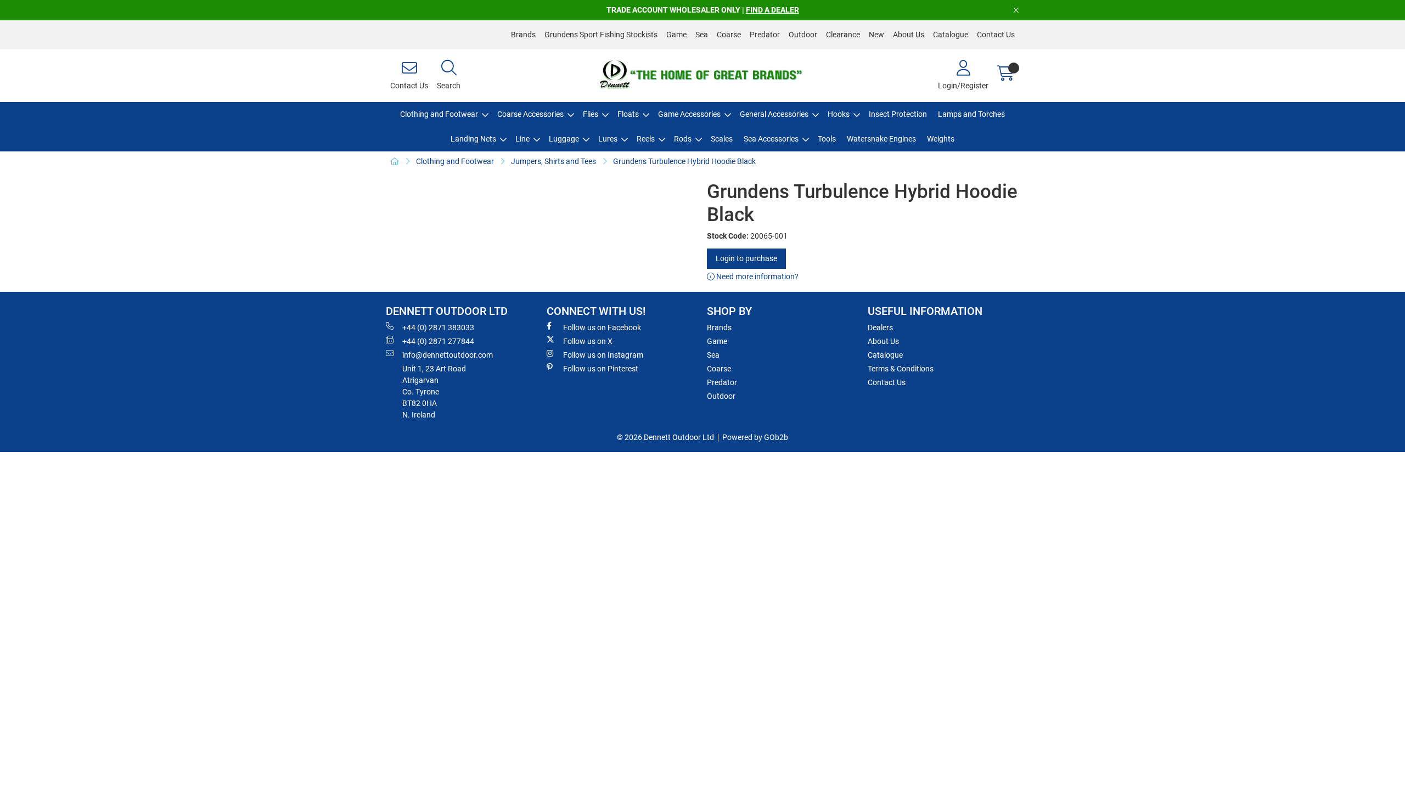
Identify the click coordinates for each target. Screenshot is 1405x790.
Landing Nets (473, 138)
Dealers (880, 327)
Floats (628, 114)
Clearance (843, 34)
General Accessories (774, 114)
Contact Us (996, 34)
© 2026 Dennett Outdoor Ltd (665, 437)
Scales (722, 138)
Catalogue (950, 34)
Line (522, 138)
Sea (701, 34)
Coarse (729, 34)
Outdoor (803, 34)
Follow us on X (587, 341)
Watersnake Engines (881, 138)
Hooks (839, 114)
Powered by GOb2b (755, 437)
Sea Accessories (771, 138)
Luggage (564, 138)
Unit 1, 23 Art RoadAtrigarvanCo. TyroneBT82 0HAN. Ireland (434, 391)
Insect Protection (898, 114)
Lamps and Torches (971, 114)
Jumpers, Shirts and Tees (553, 161)
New (876, 34)
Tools (827, 138)
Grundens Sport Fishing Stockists (600, 34)
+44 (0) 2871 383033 (438, 327)
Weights (940, 138)
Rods (683, 138)
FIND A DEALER (772, 9)
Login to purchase (746, 258)
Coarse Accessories (530, 114)
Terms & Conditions (901, 368)
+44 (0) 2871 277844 (438, 341)
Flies (590, 114)
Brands (523, 34)
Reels (646, 138)
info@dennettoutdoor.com (447, 355)
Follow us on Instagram (603, 355)
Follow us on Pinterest (600, 368)
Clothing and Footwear (439, 114)
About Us (908, 34)
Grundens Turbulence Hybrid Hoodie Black (684, 161)
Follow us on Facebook (602, 327)
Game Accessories (689, 114)
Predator (765, 34)
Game (676, 34)
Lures (607, 138)
